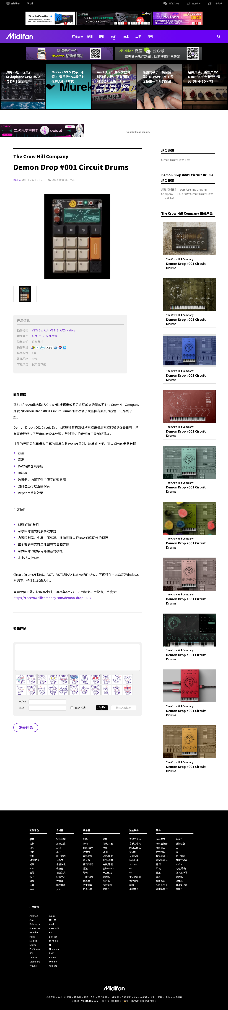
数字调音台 (162, 860)
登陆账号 (15, 3)
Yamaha (53, 965)
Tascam (34, 957)
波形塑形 (61, 876)
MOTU (33, 944)
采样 (58, 851)
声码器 (86, 881)
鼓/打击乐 (38, 336)
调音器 (106, 889)
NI (50, 944)
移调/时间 (88, 864)
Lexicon (53, 936)
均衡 (85, 872)
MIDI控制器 (161, 843)
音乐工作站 (135, 843)
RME (51, 953)
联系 (160, 997)
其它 (58, 889)
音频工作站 (135, 839)
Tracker (133, 864)
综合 (32, 889)
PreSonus (35, 949)
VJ (130, 872)
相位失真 (61, 872)
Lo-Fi (105, 851)
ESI (50, 932)
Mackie (33, 940)
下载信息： (24, 364)
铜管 (32, 839)
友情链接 (177, 997)
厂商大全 (77, 36)
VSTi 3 (54, 330)
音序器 (179, 889)
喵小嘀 (77, 997)
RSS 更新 (126, 997)
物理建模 (61, 885)
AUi (46, 330)
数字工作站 (181, 872)
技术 (126, 36)
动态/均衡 (181, 868)
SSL (32, 953)
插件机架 (134, 860)
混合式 (59, 860)
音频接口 (160, 851)
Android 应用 (64, 997)
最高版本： (24, 353)
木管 (32, 885)
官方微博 (196, 3)
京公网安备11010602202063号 (141, 1000)
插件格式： (24, 330)
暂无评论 (69, 180)
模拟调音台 (162, 856)
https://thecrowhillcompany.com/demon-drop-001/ (52, 597)
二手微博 (217, 3)
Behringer (35, 924)
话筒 (158, 864)
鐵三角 (52, 920)
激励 (85, 839)
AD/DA (179, 864)
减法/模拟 (61, 839)
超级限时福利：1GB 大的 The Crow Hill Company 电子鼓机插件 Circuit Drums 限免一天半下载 (187, 194)
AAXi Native (68, 330)
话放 (158, 872)
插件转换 (134, 881)
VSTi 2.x (37, 330)
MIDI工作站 (135, 847)
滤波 (85, 868)
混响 (85, 843)
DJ (130, 868)
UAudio (53, 961)
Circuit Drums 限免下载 (175, 160)
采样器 (179, 881)
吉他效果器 (181, 860)
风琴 (32, 881)
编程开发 (134, 889)
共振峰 (59, 881)
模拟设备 (180, 843)
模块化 (59, 868)
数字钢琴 (180, 856)
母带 (105, 847)
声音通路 (107, 872)
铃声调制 (107, 885)
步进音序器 (135, 876)
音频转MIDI (108, 868)
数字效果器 (162, 889)
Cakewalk (54, 928)
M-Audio (53, 940)
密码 (21, 708)
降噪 (105, 839)
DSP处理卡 (161, 885)
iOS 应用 (50, 997)
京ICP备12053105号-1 (113, 1000)
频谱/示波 (108, 843)
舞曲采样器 (181, 885)
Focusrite (35, 928)
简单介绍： (24, 341)
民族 (32, 843)
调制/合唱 (108, 860)
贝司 (32, 847)
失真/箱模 (108, 864)
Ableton (34, 915)
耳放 (158, 876)
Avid (51, 924)
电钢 (32, 851)
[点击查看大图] (77, 236)
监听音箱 (160, 881)
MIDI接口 (160, 847)
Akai (32, 920)
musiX (17, 180)
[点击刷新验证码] (102, 707)
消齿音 (86, 851)
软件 (114, 36)
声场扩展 (87, 856)
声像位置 (87, 889)
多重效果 (87, 885)
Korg (32, 936)
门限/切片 (88, 876)
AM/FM (59, 847)
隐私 (167, 997)
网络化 (106, 881)
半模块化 (61, 864)
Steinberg (35, 961)
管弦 (32, 856)
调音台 (86, 860)
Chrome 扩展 (140, 997)
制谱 (131, 885)
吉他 (32, 872)
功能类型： (24, 336)
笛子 (32, 876)
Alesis (52, 915)
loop (32, 868)
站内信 (30, 3)
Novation (54, 949)
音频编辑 (134, 856)
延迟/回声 (88, 847)
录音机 (106, 876)
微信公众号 (174, 3)
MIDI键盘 (160, 839)
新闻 (90, 36)
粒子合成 (61, 856)
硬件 (102, 36)
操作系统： (24, 347)
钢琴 (32, 864)
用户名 (23, 701)
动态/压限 (108, 856)
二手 (138, 36)
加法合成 (61, 843)
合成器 (179, 839)
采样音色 (52, 336)
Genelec (34, 932)
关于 (152, 997)
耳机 (158, 868)
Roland (52, 957)
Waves (33, 965)
